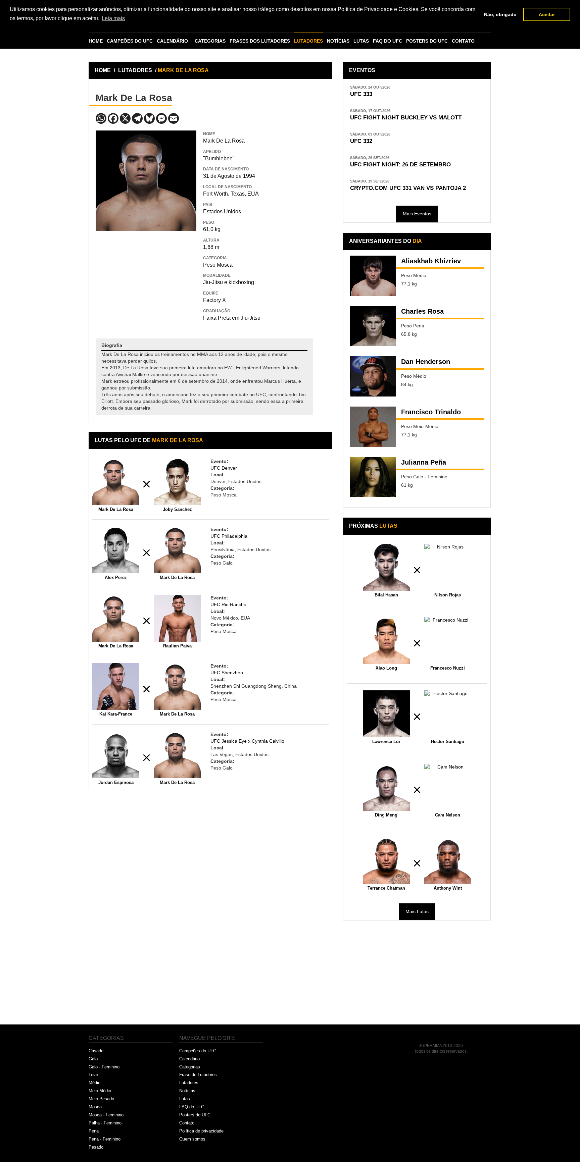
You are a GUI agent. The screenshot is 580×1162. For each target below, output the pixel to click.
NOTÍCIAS (338, 41)
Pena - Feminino (104, 1139)
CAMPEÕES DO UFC (130, 41)
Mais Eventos (417, 213)
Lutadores (188, 1082)
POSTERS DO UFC (427, 41)
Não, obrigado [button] (500, 14)
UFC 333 (361, 94)
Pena (94, 1130)
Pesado (96, 1147)
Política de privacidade (201, 1130)
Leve (93, 1074)
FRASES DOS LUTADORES (260, 41)
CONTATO (463, 41)
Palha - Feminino (105, 1122)
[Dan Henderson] (373, 376)
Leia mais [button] (113, 18)
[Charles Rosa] (373, 326)
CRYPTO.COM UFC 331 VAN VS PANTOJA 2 (408, 188)
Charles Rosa (422, 311)
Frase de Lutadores (198, 1074)
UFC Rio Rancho (228, 604)
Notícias (187, 1090)
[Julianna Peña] (373, 477)
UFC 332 (361, 141)
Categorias (189, 1066)
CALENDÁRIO (172, 41)
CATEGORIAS (210, 41)
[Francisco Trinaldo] (373, 427)
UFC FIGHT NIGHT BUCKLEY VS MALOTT (406, 117)
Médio (94, 1082)
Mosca (95, 1106)
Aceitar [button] (547, 14)
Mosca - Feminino (106, 1114)
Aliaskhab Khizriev (431, 261)
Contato (186, 1122)
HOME (96, 41)
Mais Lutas (417, 911)
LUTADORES (308, 41)
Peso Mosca (218, 265)
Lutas (184, 1098)
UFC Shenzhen (226, 672)
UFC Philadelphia (228, 536)
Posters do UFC (194, 1114)
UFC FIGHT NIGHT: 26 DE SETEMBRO (400, 164)
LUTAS (361, 41)
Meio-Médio (100, 1090)
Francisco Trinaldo (431, 412)
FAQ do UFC (191, 1106)
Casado (96, 1050)
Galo (93, 1058)
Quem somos (192, 1139)
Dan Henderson (425, 361)
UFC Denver (223, 468)
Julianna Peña (423, 462)
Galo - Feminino (104, 1066)
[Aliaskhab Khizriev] (373, 276)
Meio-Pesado (101, 1098)
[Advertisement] (146, 280)
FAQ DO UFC (387, 41)
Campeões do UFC (197, 1050)
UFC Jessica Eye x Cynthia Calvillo (247, 741)
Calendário (189, 1058)
